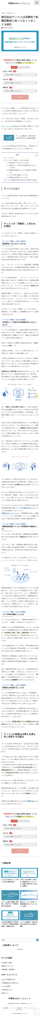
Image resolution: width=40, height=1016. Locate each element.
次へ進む (20, 97)
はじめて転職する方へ (8, 979)
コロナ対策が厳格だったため (18, 175)
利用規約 (19, 1008)
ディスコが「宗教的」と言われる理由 (17, 160)
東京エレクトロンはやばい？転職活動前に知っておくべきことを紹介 (28, 904)
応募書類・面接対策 (8, 969)
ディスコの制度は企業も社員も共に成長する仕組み (21, 180)
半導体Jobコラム (7, 990)
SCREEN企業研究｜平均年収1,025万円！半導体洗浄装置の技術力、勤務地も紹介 (10, 924)
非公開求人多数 (6, 962)
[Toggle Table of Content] (35, 155)
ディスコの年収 (11, 126)
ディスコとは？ (10, 157)
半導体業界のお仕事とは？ (10, 983)
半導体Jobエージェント (19, 998)
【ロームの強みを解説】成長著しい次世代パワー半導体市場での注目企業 (9, 904)
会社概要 (5, 1008)
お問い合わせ (19, 1009)
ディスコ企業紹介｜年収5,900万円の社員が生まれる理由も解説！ (29, 924)
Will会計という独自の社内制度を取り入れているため (22, 166)
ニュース (12, 1008)
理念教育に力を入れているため (19, 163)
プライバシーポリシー (29, 1008)
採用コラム (5, 993)
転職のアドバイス (7, 966)
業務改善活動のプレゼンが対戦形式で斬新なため (23, 171)
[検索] (37, 940)
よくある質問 (5, 986)
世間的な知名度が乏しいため (18, 177)
